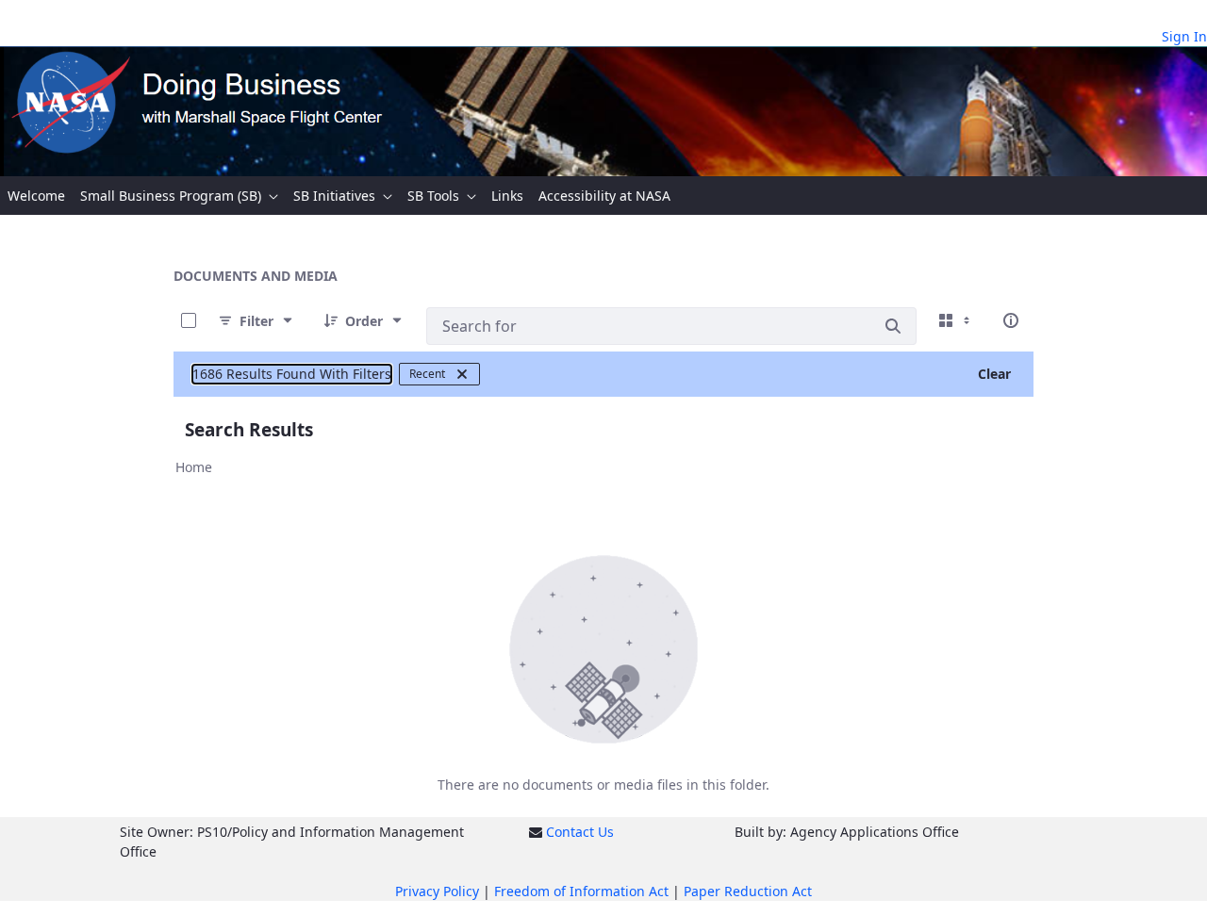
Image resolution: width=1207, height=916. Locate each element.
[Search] (893, 326)
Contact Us (580, 832)
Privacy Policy (437, 891)
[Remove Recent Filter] (462, 374)
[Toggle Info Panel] (1011, 320)
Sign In (1184, 36)
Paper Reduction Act (748, 891)
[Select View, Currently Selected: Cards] (956, 320)
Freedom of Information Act (581, 891)
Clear (994, 374)
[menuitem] (36, 195)
